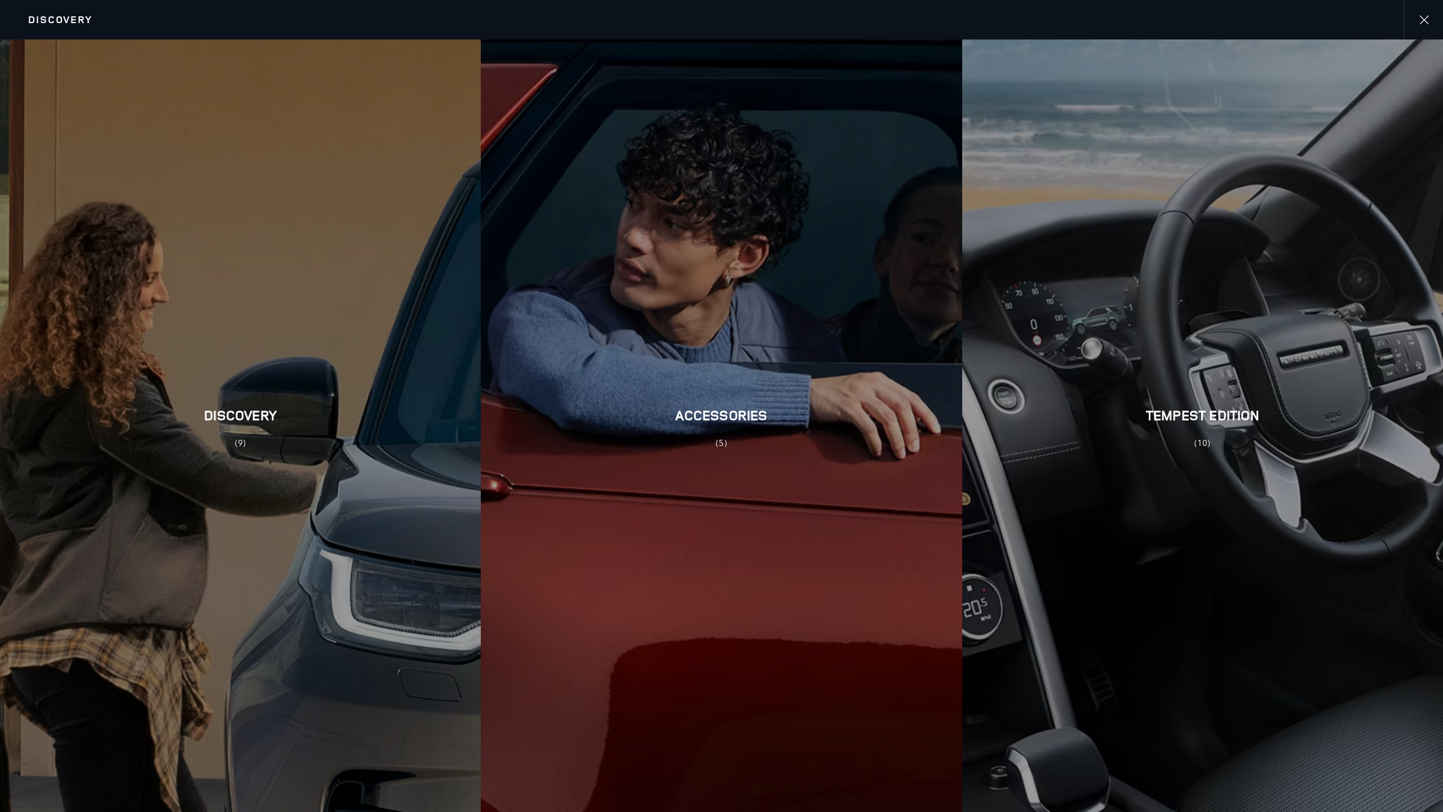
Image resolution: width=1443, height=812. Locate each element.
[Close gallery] (1423, 19)
